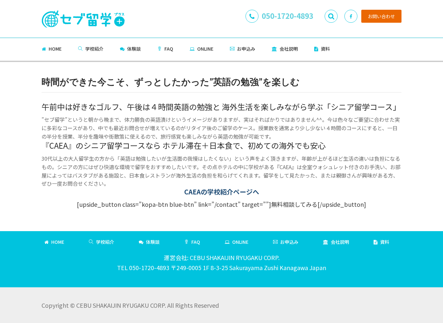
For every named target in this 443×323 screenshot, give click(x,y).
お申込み (246, 48)
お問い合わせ (381, 16)
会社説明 (289, 48)
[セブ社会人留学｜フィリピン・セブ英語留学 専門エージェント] (83, 17)
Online (205, 48)
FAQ (168, 48)
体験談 (134, 48)
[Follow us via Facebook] (350, 16)
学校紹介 (94, 48)
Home (55, 48)
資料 (325, 48)
